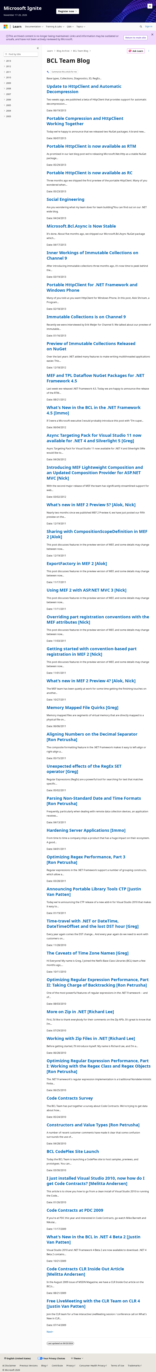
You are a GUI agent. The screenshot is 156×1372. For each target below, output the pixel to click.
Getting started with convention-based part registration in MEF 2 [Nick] (92, 651)
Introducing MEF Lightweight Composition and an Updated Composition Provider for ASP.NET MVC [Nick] (95, 472)
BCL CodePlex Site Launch (73, 1151)
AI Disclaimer (9, 1365)
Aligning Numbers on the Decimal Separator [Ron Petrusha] (92, 736)
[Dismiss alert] (149, 6)
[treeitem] (21, 61)
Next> (50, 1331)
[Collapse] (38, 48)
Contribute (57, 1365)
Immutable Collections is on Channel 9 (86, 316)
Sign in (148, 26)
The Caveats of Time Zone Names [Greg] (88, 953)
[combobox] (21, 54)
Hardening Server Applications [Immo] (86, 830)
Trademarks (134, 1365)
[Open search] (141, 26)
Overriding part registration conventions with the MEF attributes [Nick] (98, 619)
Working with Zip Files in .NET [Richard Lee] (91, 1038)
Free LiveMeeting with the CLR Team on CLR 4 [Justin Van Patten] (93, 1303)
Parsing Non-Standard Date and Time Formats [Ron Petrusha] (94, 800)
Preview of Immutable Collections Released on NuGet (91, 346)
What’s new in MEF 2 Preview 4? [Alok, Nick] (91, 680)
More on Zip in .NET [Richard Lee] (80, 1011)
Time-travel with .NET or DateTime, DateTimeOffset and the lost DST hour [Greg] (93, 923)
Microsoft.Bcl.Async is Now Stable (81, 226)
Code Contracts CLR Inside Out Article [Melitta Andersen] (85, 1271)
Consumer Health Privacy (92, 1365)
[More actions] (148, 50)
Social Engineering (65, 199)
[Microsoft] (6, 27)
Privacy (70, 1365)
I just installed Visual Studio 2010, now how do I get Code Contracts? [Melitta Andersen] (96, 1180)
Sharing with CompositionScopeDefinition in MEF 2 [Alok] (97, 534)
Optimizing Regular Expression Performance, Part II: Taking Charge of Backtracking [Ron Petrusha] (98, 982)
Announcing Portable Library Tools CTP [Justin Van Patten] (94, 891)
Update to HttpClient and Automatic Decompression (84, 88)
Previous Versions (29, 1365)
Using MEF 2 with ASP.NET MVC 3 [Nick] (86, 590)
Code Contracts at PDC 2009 (75, 1210)
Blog (43, 1365)
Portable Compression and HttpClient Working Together (85, 120)
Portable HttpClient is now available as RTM (91, 146)
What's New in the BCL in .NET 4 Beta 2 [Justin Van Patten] (93, 1239)
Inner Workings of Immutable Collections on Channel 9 (92, 255)
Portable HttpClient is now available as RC (89, 172)
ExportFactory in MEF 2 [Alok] (77, 563)
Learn (50, 50)
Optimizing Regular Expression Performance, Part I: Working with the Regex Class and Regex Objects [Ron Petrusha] (99, 1066)
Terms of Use (117, 1365)
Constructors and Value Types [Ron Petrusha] (93, 1125)
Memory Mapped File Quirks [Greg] (82, 707)
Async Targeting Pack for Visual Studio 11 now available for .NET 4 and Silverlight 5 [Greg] (94, 437)
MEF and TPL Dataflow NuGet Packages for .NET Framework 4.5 (95, 378)
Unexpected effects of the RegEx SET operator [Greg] (84, 768)
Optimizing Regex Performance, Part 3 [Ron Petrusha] (86, 859)
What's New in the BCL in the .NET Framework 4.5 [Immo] (94, 410)
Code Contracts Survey (70, 1098)
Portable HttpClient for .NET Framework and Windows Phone (92, 287)
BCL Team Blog (80, 50)
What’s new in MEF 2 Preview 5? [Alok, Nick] (91, 504)
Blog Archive (63, 50)
